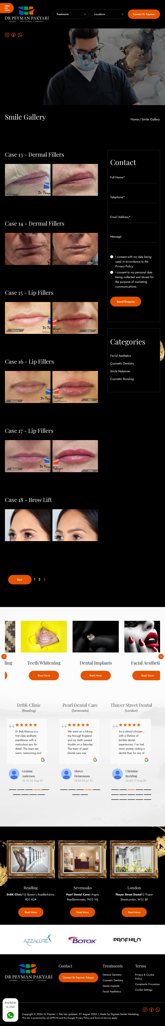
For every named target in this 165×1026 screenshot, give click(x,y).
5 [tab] (45, 789)
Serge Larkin (137, 771)
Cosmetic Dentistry (122, 363)
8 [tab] (33, 794)
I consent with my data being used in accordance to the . (133, 261)
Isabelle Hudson (34, 771)
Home (135, 119)
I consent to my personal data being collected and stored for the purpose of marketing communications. (134, 279)
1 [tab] (12, 789)
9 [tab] (41, 794)
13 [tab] (131, 799)
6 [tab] (16, 794)
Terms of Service (103, 1018)
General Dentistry (112, 975)
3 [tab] (29, 789)
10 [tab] (147, 794)
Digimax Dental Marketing (125, 1014)
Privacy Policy (124, 266)
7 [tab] (25, 794)
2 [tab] (20, 789)
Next (161, 656)
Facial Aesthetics (120, 355)
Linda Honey (82, 771)
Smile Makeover (120, 371)
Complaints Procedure (147, 984)
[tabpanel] (29, 751)
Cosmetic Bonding (122, 379)
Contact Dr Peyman (144, 14)
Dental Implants (111, 986)
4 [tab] (37, 789)
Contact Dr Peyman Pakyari (78, 977)
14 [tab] (139, 799)
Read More (31, 675)
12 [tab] (123, 799)
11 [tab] (115, 799)
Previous (4, 656)
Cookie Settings (143, 990)
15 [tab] (147, 799)
